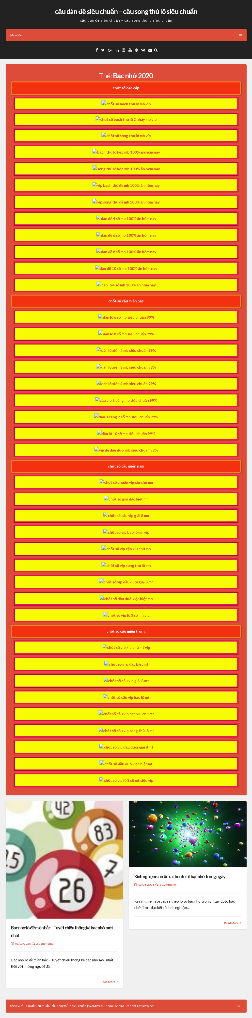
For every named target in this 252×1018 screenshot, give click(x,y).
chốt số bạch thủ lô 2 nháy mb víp (128, 119)
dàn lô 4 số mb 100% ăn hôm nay (128, 285)
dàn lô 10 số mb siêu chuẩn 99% (128, 433)
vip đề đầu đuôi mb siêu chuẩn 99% (128, 450)
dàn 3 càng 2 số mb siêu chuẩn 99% (128, 417)
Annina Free (123, 1006)
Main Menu (17, 35)
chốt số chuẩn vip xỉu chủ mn (128, 482)
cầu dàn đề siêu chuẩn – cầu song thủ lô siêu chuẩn (126, 11)
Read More (108, 982)
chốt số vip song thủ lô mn (128, 565)
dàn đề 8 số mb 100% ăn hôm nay (128, 252)
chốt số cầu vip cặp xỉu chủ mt (128, 714)
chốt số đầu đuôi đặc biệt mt (128, 764)
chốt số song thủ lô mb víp (128, 135)
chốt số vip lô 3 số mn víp (129, 615)
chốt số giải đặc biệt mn (129, 499)
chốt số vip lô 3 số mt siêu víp (128, 780)
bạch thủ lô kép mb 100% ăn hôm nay (128, 152)
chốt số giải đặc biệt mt (128, 664)
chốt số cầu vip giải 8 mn (128, 515)
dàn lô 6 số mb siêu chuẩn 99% (128, 317)
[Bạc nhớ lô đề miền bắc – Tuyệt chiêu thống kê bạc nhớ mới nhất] (64, 860)
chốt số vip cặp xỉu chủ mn (128, 549)
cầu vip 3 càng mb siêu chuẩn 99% (128, 400)
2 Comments (44, 943)
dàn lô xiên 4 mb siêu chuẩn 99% (128, 383)
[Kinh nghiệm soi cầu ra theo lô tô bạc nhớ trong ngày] (187, 834)
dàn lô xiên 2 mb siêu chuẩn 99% (128, 350)
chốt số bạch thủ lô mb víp (128, 104)
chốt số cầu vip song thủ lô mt (128, 730)
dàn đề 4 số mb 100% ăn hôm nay (128, 218)
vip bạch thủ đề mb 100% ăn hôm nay (128, 185)
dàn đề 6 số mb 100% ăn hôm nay (128, 235)
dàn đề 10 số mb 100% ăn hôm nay (128, 268)
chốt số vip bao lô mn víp (128, 532)
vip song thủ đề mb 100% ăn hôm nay (128, 202)
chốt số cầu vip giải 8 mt (128, 680)
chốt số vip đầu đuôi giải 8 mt (128, 747)
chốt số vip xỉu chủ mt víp (128, 647)
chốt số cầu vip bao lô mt (129, 697)
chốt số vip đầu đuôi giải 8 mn (129, 582)
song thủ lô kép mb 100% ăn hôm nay (128, 169)
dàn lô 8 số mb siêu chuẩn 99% (128, 334)
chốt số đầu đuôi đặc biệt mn (128, 598)
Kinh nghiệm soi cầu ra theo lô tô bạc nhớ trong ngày (179, 876)
